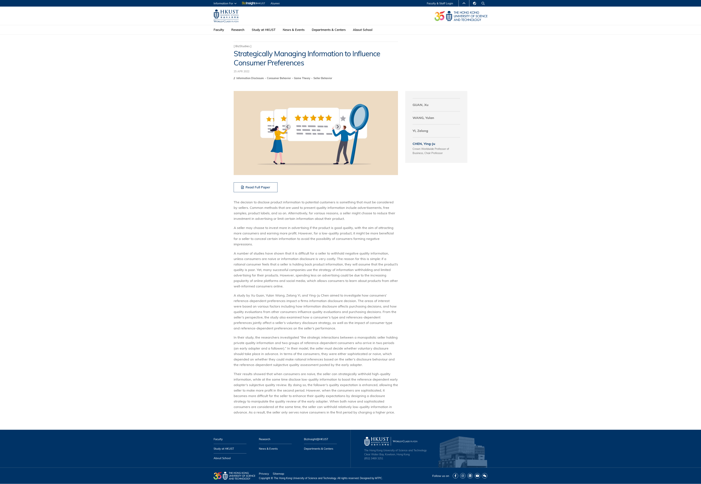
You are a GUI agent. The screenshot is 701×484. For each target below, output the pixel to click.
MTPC (378, 478)
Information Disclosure (250, 78)
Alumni (275, 3)
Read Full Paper (258, 187)
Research (237, 30)
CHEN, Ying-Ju (424, 144)
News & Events (293, 30)
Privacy (264, 473)
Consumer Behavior (279, 78)
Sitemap (278, 473)
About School (362, 30)
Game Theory (302, 78)
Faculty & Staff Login (440, 3)
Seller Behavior (322, 78)
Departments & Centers (329, 30)
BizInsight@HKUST (316, 439)
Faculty (219, 30)
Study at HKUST (263, 30)
